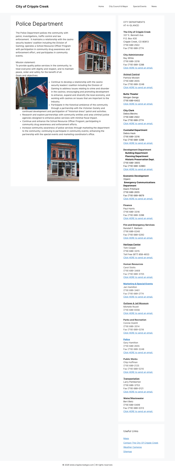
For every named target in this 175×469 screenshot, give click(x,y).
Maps (126, 438)
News (154, 6)
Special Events (139, 6)
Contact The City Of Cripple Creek (140, 443)
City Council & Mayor (118, 6)
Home (101, 6)
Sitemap (127, 451)
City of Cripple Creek (32, 6)
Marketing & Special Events (138, 283)
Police (126, 339)
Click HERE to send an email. (138, 87)
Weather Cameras (132, 447)
